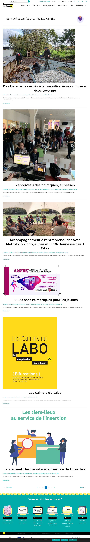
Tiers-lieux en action (38, 95)
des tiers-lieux (82, 523)
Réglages (73, 539)
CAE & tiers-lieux (13, 252)
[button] (25, 5)
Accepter (56, 539)
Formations (21, 252)
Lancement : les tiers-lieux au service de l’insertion (45, 469)
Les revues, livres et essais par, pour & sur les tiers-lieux (7, 522)
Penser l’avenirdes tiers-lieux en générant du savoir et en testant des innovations (67, 523)
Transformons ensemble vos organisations (22, 522)
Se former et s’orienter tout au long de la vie (20, 95)
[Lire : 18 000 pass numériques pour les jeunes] (32, 280)
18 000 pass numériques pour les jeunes (45, 300)
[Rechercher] (29, 1)
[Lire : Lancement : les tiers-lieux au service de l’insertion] (39, 437)
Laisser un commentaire (9, 397)
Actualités (5, 95)
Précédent (8, 487)
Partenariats (12, 189)
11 (54, 487)
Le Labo (57, 533)
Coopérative (21, 533)
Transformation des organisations (59, 189)
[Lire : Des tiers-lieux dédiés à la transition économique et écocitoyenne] (39, 55)
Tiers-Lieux (33, 533)
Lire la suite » (6, 103)
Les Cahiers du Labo (45, 393)
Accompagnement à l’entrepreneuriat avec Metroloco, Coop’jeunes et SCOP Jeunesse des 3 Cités (45, 244)
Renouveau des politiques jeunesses (45, 185)
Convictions (25, 397)
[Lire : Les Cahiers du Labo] (30, 353)
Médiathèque (69, 533)
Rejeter (64, 539)
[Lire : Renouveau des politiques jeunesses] (39, 145)
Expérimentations (13, 304)
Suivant (83, 487)
